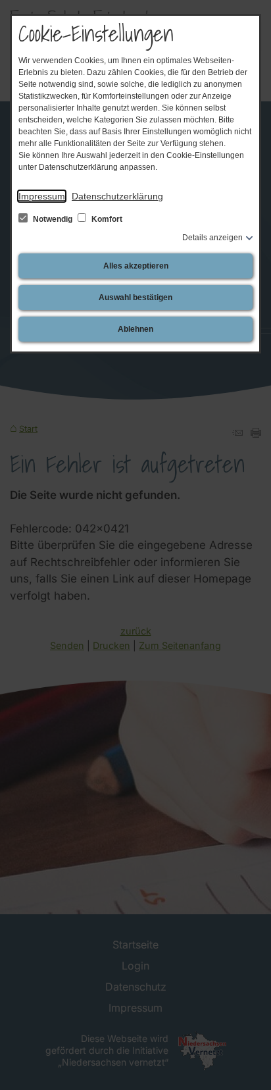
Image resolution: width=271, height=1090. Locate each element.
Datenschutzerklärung (117, 196)
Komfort (105, 219)
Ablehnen (135, 329)
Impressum (41, 196)
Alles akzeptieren (135, 266)
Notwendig (52, 219)
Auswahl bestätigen (135, 297)
